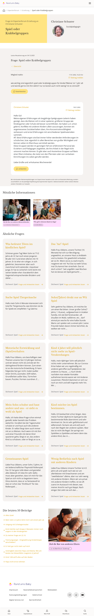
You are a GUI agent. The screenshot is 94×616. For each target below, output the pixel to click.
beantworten (21, 91)
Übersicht (17, 66)
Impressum (13, 590)
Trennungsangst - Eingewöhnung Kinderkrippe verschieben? (24, 541)
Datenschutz (37, 595)
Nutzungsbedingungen (18, 595)
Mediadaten (52, 590)
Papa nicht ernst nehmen (15, 562)
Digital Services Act (16, 600)
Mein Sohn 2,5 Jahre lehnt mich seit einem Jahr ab (25, 520)
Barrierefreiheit (35, 600)
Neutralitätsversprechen (32, 590)
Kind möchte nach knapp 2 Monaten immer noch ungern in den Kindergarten (24, 530)
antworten (22, 169)
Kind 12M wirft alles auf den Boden (19, 557)
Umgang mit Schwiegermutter (17, 524)
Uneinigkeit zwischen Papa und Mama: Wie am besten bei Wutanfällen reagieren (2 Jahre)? (23, 552)
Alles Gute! (10, 515)
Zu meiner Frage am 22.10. (16, 535)
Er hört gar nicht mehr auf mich (18, 546)
